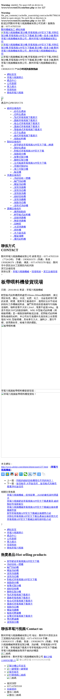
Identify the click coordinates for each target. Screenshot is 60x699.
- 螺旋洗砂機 (19, 184)
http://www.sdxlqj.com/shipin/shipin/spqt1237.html (24, 467)
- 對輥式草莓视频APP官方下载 (28, 151)
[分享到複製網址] (43, 474)
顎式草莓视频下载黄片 (18, 594)
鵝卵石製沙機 (14, 591)
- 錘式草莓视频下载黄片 (25, 135)
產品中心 (11, 80)
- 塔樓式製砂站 (20, 166)
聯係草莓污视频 (15, 92)
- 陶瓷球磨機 (19, 220)
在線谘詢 (11, 689)
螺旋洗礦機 (13, 610)
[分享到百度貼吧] (30, 474)
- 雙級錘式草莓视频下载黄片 (27, 129)
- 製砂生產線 (19, 148)
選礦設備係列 (14, 208)
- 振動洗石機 (19, 202)
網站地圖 (20, 29)
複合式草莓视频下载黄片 (20, 601)
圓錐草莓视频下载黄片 (18, 597)
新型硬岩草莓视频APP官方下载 (23, 561)
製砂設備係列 (14, 141)
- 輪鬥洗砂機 (19, 181)
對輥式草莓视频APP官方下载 (22, 579)
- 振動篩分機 (19, 154)
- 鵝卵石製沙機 (20, 160)
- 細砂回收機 (19, 196)
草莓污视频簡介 (15, 77)
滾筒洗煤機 (13, 573)
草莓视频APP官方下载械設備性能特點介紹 (29, 519)
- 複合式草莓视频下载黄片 (26, 123)
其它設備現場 (50, 271)
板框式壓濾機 (14, 613)
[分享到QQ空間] (7, 474)
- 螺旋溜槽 (18, 236)
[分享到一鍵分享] (39, 474)
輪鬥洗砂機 (13, 567)
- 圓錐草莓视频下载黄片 (25, 120)
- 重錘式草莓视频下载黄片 (26, 126)
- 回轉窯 (17, 224)
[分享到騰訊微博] (21, 474)
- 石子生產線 (19, 132)
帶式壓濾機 (13, 619)
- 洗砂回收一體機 (21, 178)
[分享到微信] (25, 474)
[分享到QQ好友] (12, 474)
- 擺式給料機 (19, 239)
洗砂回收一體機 (15, 564)
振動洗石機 (13, 607)
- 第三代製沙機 (20, 169)
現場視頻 (11, 89)
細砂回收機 (13, 588)
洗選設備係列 (14, 175)
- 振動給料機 (19, 138)
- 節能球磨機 (19, 217)
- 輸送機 (17, 172)
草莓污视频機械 (21, 271)
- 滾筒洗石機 (19, 190)
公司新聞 (11, 83)
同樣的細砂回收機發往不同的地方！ (35, 480)
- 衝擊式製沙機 (20, 157)
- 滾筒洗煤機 (19, 187)
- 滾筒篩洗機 (19, 193)
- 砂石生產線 (19, 111)
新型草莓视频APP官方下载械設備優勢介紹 (29, 513)
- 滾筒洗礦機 (19, 199)
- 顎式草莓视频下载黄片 (25, 117)
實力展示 (11, 86)
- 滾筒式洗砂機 (20, 205)
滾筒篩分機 (13, 622)
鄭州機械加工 (8, 29)
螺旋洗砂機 (13, 570)
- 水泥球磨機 (19, 227)
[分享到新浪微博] (16, 474)
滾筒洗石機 (13, 576)
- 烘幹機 (17, 230)
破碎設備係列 (14, 108)
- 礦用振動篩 (19, 211)
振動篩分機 (13, 582)
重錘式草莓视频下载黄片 (20, 604)
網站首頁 (11, 74)
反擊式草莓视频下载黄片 (20, 616)
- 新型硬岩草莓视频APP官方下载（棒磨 (33, 144)
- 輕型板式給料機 (21, 214)
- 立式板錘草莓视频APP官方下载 (29, 163)
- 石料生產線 (19, 114)
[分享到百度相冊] (34, 474)
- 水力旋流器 (19, 233)
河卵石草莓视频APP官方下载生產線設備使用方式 (32, 516)
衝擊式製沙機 (14, 585)
